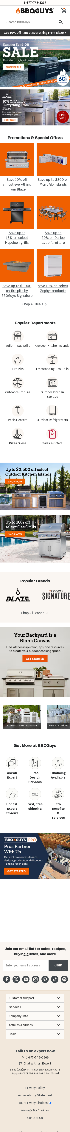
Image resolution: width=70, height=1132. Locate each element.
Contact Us (35, 1118)
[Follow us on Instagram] (35, 979)
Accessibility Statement (35, 1095)
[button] (35, 998)
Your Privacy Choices (33, 1103)
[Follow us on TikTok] (54, 979)
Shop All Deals (33, 304)
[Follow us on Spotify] (64, 979)
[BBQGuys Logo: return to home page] (35, 10)
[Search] (61, 22)
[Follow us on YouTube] (25, 979)
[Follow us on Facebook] (6, 979)
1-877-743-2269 (35, 2)
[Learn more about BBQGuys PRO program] (35, 856)
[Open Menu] (6, 11)
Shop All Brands (33, 613)
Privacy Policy (35, 1088)
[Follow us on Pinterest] (45, 979)
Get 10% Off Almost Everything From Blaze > (35, 33)
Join (58, 965)
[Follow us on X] (16, 979)
